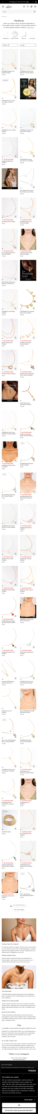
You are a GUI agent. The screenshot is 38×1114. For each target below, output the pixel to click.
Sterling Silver (14, 38)
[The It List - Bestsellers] (28, 89)
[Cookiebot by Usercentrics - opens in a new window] (28, 1071)
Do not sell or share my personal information (19, 1110)
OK (19, 1105)
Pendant (24, 38)
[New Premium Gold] (28, 271)
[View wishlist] (28, 6)
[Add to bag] (15, 68)
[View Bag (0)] (35, 6)
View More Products (19, 909)
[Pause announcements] (36, 1)
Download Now (25, 1)
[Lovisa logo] (9, 6)
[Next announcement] (33, 1)
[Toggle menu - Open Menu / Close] (3, 7)
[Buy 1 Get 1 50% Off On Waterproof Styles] (10, 179)
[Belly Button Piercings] (10, 392)
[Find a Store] (24, 6)
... (30, 27)
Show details (28, 1099)
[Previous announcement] (2, 1)
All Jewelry (4, 16)
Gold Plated (32, 38)
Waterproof (6, 38)
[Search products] (34, 11)
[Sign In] (31, 6)
